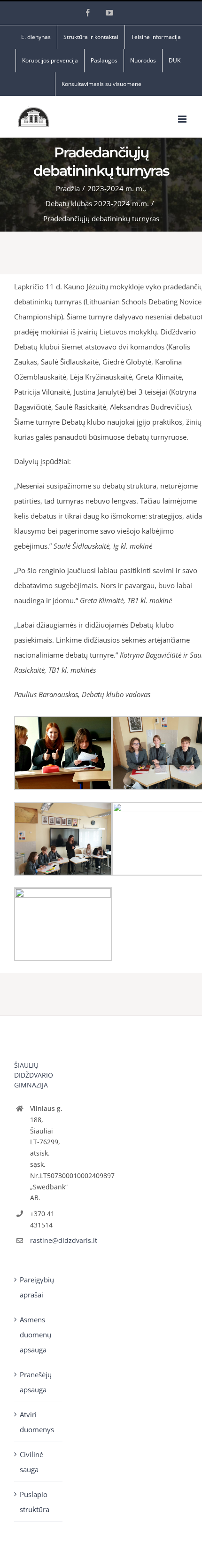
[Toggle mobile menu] (183, 119)
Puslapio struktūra (34, 1502)
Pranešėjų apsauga (36, 1382)
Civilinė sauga (31, 1462)
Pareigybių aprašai (37, 1287)
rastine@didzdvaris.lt (46, 1240)
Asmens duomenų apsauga (35, 1334)
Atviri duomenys (37, 1422)
